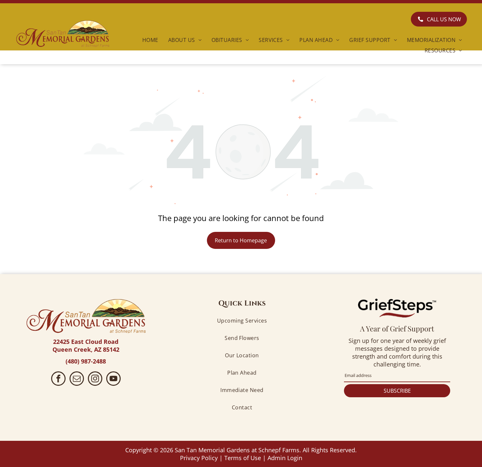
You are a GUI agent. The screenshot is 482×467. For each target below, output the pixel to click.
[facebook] (58, 379)
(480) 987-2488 (86, 361)
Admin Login (285, 458)
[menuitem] (150, 39)
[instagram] (95, 379)
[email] (77, 379)
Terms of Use (242, 458)
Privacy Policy (199, 458)
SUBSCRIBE (397, 390)
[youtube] (113, 379)
